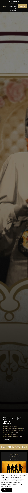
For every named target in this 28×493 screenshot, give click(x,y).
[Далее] (26, 222)
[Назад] (2, 222)
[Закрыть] (26, 474)
